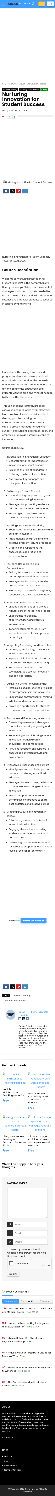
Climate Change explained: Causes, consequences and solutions (39, 1141)
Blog (6, 1461)
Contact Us (7, 1437)
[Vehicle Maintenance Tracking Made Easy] (15, 1074)
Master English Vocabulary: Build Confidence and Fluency (38, 1098)
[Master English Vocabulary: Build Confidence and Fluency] (40, 1074)
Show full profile (39, 1011)
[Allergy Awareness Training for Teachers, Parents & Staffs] (15, 1117)
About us (8, 1456)
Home (4, 84)
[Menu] (3, 4)
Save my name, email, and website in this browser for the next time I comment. (26, 1253)
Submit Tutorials (41, 3)
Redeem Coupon (33, 920)
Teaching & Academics (29, 89)
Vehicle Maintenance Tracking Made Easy (14, 1092)
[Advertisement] (27, 39)
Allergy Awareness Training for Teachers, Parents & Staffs (14, 1141)
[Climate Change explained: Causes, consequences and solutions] (40, 1117)
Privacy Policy (10, 1465)
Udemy (44, 89)
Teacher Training (10, 89)
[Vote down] (9, 117)
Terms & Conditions (13, 1469)
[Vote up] (14, 117)
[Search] (33, 4)
